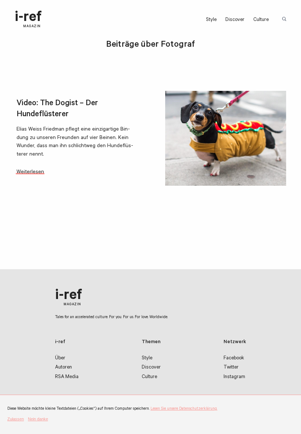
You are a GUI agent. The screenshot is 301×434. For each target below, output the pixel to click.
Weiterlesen (30, 172)
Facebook (234, 358)
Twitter (231, 367)
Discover (234, 20)
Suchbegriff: (285, 19)
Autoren (63, 367)
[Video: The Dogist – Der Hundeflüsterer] (225, 138)
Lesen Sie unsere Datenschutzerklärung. (183, 409)
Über (60, 358)
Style (211, 20)
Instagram (234, 377)
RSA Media (67, 377)
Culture (261, 20)
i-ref (28, 19)
